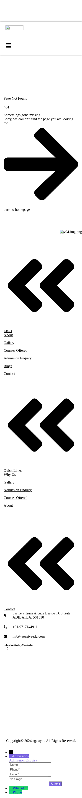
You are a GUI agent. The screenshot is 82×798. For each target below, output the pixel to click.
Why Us (10, 474)
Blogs (8, 366)
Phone (17, 792)
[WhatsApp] (11, 788)
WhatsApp (20, 788)
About (8, 335)
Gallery (9, 343)
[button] (8, 46)
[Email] (30, 774)
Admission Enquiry (18, 358)
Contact (9, 374)
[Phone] (30, 769)
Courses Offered (15, 350)
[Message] (29, 784)
